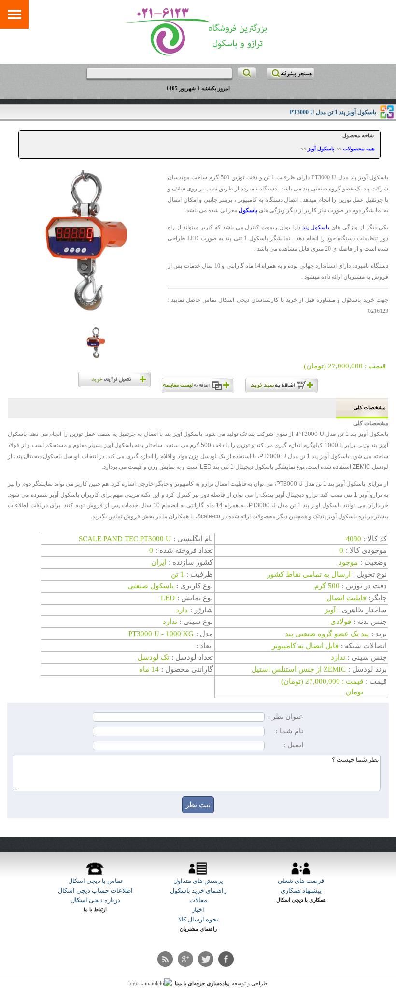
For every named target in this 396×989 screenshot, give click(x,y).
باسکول (248, 210)
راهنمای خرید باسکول (198, 890)
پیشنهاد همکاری (301, 890)
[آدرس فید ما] (165, 959)
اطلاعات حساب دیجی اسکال (95, 890)
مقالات (198, 900)
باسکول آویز (321, 148)
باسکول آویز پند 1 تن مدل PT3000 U (333, 112)
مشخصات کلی (370, 407)
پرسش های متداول (198, 880)
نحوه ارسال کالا (198, 919)
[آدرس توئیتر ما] (205, 959)
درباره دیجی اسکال (95, 900)
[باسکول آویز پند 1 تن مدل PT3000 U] (88, 246)
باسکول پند (315, 227)
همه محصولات (359, 148)
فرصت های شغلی (301, 880)
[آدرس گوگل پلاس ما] (185, 959)
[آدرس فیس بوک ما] (226, 959)
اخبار (198, 909)
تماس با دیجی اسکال (95, 880)
